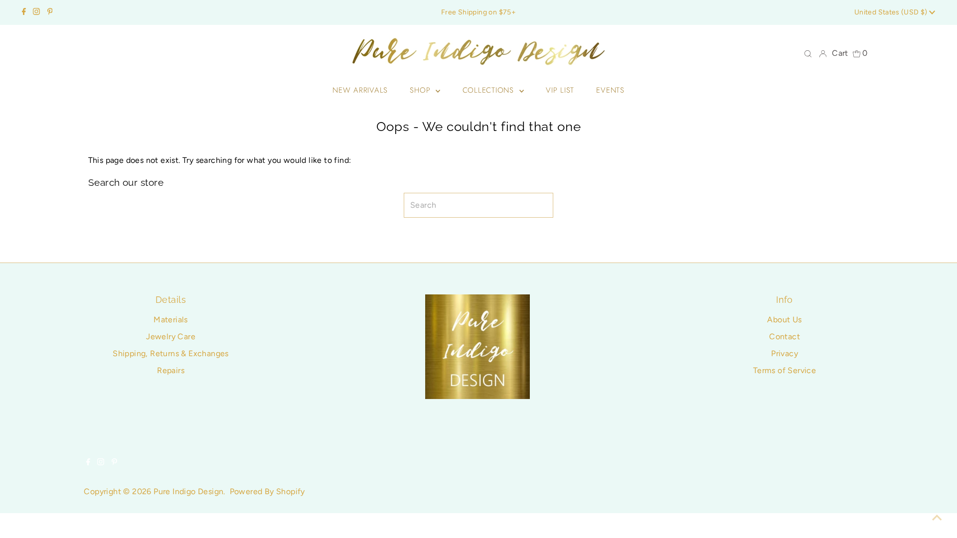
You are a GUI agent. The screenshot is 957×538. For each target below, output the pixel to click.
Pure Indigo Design (188, 491)
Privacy (784, 353)
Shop (421, 90)
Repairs (170, 370)
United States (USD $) (891, 12)
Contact (784, 336)
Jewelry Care (170, 336)
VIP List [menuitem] (560, 90)
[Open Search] (807, 53)
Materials (171, 319)
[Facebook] (23, 12)
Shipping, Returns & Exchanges (171, 353)
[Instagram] (36, 12)
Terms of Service (784, 370)
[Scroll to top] (937, 518)
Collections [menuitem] (490, 90)
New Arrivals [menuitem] (360, 90)
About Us (784, 319)
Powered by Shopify (267, 491)
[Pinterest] (50, 12)
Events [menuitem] (610, 90)
